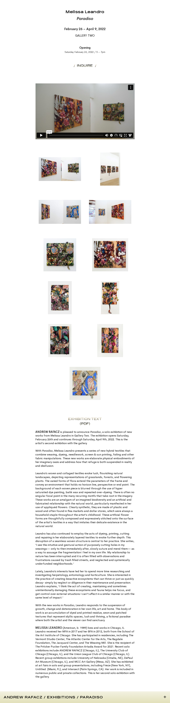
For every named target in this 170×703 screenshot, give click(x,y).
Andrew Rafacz (23, 697)
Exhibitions (61, 697)
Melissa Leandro (85, 12)
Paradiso (91, 697)
